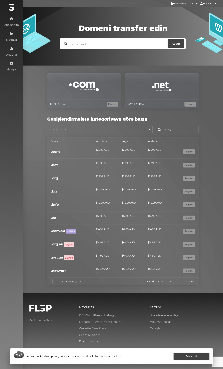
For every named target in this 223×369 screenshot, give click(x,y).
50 (185, 281)
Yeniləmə (153, 141)
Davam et (191, 356)
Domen (55, 141)
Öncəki (151, 281)
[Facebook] (29, 326)
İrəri (191, 281)
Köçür (176, 43)
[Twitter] (34, 326)
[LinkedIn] (39, 326)
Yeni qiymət (102, 141)
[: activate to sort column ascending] (185, 141)
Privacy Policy (130, 356)
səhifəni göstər (73, 281)
